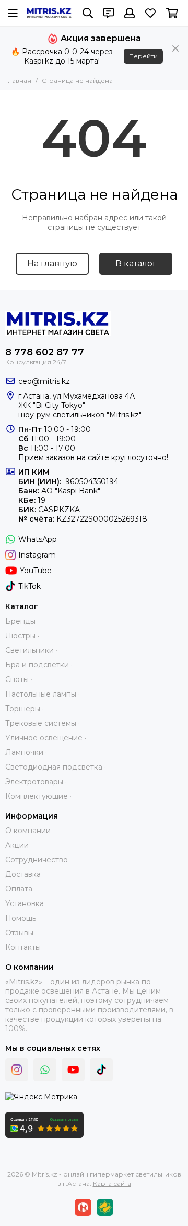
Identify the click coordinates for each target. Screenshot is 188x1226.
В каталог (136, 263)
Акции (17, 845)
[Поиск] (87, 13)
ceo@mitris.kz (44, 381)
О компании (28, 830)
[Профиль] (129, 13)
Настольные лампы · (42, 694)
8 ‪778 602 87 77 (44, 352)
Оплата (18, 889)
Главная (18, 80)
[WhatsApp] (44, 1069)
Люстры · (22, 635)
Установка (24, 903)
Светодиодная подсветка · (55, 767)
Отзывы (19, 932)
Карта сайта (112, 1183)
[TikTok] (101, 1069)
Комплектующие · (38, 796)
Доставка (23, 874)
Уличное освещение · (45, 737)
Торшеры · (24, 708)
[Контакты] (108, 13)
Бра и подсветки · (39, 665)
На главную (52, 263)
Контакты (23, 947)
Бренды (20, 621)
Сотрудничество (36, 859)
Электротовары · (36, 781)
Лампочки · (26, 752)
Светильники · (31, 650)
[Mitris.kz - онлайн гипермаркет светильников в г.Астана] (49, 13)
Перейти (143, 56)
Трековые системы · (42, 723)
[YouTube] (73, 1069)
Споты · (18, 679)
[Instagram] (16, 1069)
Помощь (20, 918)
